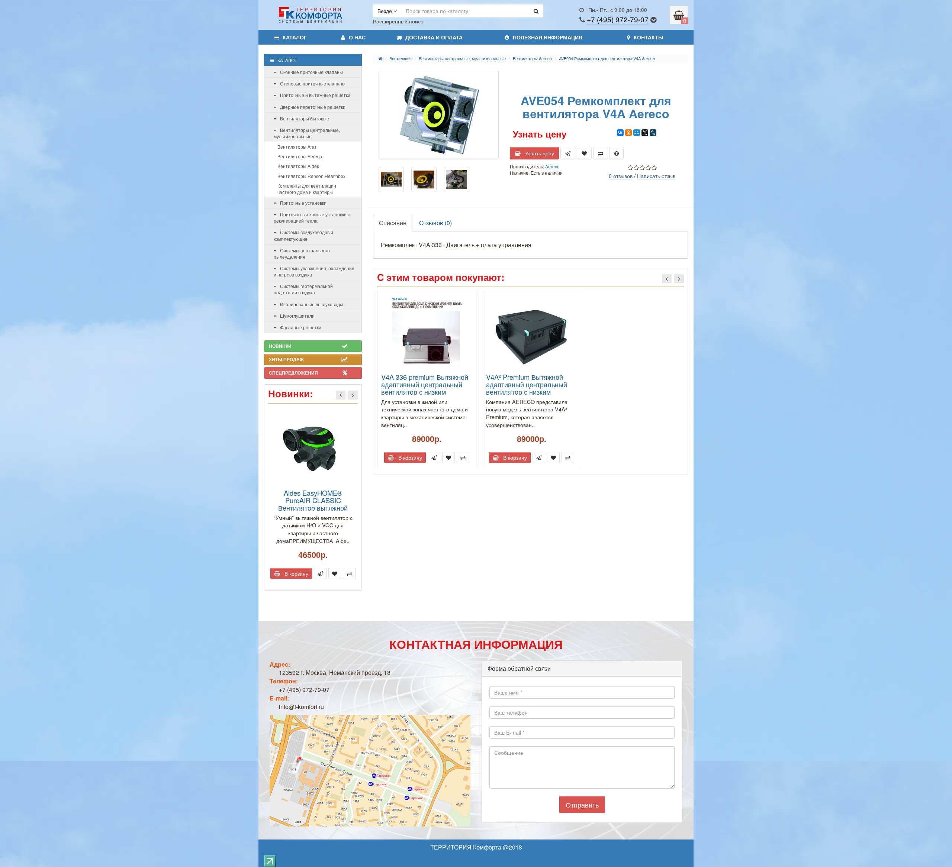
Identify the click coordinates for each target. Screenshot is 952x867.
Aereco (552, 166)
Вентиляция (400, 58)
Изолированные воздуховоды (311, 304)
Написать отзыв (656, 175)
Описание (392, 223)
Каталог (295, 37)
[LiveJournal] (653, 132)
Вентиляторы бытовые (304, 118)
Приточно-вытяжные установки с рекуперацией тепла (312, 217)
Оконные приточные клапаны (311, 72)
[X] (644, 132)
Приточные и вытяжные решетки (315, 95)
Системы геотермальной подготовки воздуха (303, 289)
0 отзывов (621, 175)
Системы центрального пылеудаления (302, 253)
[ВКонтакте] (620, 132)
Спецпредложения (293, 372)
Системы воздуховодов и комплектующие (303, 235)
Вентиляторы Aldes (298, 166)
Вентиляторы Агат (297, 146)
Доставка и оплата (434, 37)
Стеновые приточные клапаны (312, 83)
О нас (357, 37)
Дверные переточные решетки (312, 107)
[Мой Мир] (636, 132)
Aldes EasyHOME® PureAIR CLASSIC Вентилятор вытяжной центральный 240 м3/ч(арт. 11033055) (313, 508)
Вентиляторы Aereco (299, 156)
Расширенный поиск (398, 21)
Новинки (280, 346)
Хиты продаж (286, 359)
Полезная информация (547, 37)
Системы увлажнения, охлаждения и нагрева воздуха (314, 271)
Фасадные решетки (300, 327)
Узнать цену (537, 153)
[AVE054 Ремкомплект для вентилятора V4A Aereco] (439, 115)
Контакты (648, 37)
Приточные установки (303, 203)
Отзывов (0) (435, 223)
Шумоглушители (297, 316)
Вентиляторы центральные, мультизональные (307, 133)
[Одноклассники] (628, 132)
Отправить (582, 804)
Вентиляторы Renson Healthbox (311, 176)
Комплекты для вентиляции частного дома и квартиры (306, 188)
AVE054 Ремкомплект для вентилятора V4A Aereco (607, 58)
